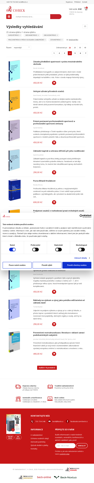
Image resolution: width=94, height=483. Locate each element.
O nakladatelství (36, 435)
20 (75, 47)
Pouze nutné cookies (17, 265)
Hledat (55, 16)
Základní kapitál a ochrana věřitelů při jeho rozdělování (58, 151)
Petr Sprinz (68, 339)
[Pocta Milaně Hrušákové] (19, 190)
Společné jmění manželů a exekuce (49, 270)
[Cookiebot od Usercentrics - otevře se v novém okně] (81, 216)
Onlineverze (10, 437)
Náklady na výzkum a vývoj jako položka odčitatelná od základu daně (59, 301)
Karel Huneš (37, 95)
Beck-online (59, 398)
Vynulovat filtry (73, 40)
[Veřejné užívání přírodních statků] (19, 100)
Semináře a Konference (32, 398)
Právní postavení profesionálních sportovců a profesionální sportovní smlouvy (54, 122)
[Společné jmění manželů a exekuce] (19, 279)
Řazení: (9, 47)
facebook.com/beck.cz (79, 421)
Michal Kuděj (50, 339)
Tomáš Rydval (37, 307)
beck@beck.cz (57, 421)
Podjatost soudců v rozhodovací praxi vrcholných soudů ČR (58, 212)
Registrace (69, 2)
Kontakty (34, 449)
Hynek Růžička (37, 128)
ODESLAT (82, 446)
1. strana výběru (29, 32)
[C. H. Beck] (20, 9)
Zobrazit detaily (80, 258)
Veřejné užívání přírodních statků (48, 91)
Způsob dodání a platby (39, 445)
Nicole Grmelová (38, 68)
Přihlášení (77, 2)
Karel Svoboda (38, 274)
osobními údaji (64, 454)
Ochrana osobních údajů (40, 438)
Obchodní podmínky (38, 442)
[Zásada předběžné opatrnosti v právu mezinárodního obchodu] (19, 71)
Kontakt (84, 2)
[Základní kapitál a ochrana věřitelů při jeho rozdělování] (19, 160)
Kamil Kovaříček (38, 155)
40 (85, 47)
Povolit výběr (47, 265)
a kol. (58, 95)
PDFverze (18, 437)
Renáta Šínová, (38, 185)
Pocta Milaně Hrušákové (44, 181)
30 (80, 47)
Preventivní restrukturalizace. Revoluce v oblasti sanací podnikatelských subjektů (58, 334)
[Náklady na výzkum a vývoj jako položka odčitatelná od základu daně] (19, 309)
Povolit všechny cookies (77, 265)
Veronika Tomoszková (49, 95)
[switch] (35, 249)
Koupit (54, 83)
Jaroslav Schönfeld (39, 339)
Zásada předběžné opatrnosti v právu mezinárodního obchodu (57, 63)
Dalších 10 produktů (47, 368)
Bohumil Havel (59, 339)
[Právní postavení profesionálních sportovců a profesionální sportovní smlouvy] (19, 130)
